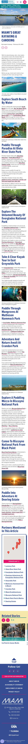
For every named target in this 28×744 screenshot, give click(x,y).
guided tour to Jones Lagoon (12, 430)
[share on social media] (6, 47)
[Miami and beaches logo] (14, 701)
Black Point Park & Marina (9, 452)
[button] (24, 625)
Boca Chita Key (13, 426)
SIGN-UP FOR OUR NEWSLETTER (14, 676)
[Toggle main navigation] (24, 2)
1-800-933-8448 (15, 715)
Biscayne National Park (18, 408)
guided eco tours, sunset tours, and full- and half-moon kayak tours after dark (14, 180)
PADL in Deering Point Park (12, 520)
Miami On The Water (10, 276)
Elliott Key (4, 426)
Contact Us (15, 718)
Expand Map (13, 561)
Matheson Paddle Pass (17, 331)
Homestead (18, 242)
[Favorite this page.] (3, 47)
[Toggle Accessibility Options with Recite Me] (21, 2)
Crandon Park (12, 352)
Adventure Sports (7, 329)
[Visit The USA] (14, 726)
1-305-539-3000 (15, 712)
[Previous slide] (3, 620)
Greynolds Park (8, 268)
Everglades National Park (11, 227)
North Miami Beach (14, 157)
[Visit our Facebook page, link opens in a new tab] (13, 671)
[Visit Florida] (14, 731)
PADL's (4, 273)
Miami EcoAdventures (16, 364)
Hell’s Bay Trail (8, 251)
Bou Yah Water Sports (20, 108)
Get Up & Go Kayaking (19, 275)
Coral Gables (6, 322)
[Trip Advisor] (14, 735)
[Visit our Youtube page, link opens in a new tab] (17, 671)
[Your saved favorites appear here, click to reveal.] (17, 2)
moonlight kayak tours (8, 514)
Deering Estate (17, 503)
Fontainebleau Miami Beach (13, 116)
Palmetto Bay (5, 505)
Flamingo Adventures (8, 242)
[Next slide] (8, 620)
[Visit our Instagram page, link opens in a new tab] (9, 671)
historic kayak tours (17, 512)
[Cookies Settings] (2, 741)
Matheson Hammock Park (18, 322)
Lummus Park (11, 113)
